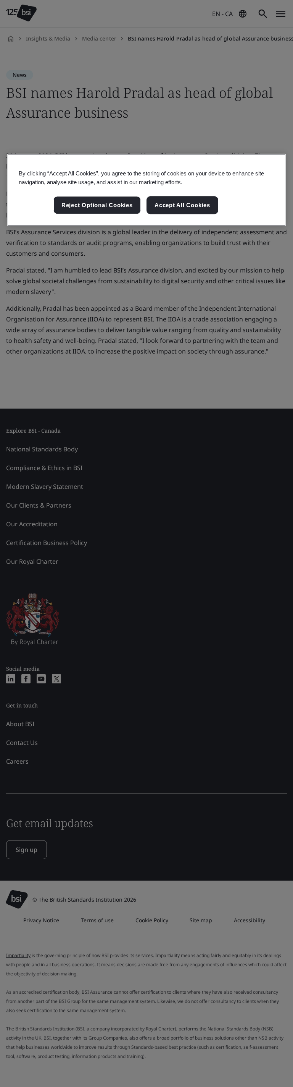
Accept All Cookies (182, 205)
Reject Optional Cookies (97, 205)
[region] (146, 190)
